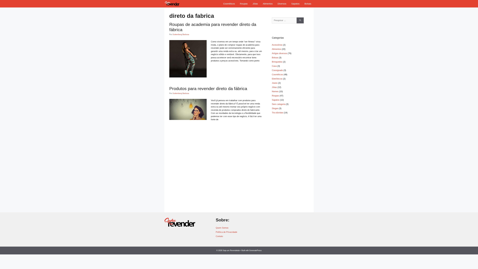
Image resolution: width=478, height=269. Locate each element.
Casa (274, 66)
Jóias (255, 3)
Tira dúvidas (277, 112)
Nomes (275, 91)
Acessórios (277, 45)
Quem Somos (222, 228)
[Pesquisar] (300, 20)
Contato (219, 236)
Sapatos (295, 3)
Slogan (275, 108)
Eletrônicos (277, 79)
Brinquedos (277, 62)
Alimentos (268, 3)
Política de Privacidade (226, 232)
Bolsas (307, 3)
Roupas (244, 3)
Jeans (274, 83)
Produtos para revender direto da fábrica (208, 88)
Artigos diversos (279, 53)
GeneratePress (255, 250)
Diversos (282, 3)
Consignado (277, 70)
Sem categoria (278, 104)
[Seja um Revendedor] (172, 3)
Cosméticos (229, 3)
